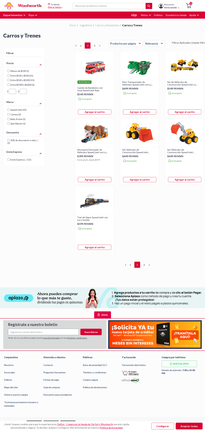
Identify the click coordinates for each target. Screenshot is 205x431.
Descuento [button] (12, 132)
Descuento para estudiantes (57, 394)
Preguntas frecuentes (54, 372)
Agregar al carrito (95, 111)
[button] (188, 5)
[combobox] (125, 43)
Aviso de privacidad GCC (95, 365)
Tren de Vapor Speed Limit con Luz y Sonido (92, 218)
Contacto (48, 365)
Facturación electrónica (134, 365)
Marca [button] (9, 102)
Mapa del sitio (11, 387)
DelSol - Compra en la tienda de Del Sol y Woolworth (85, 424)
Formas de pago (51, 379)
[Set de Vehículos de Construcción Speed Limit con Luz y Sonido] (184, 78)
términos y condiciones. (77, 338)
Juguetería (85, 25)
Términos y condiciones (94, 372)
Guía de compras (51, 387)
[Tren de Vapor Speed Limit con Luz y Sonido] (94, 213)
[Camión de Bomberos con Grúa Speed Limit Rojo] (94, 78)
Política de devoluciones (95, 387)
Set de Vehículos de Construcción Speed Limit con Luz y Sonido (182, 83)
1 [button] (81, 45)
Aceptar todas (189, 426)
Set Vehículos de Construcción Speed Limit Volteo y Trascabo (180, 151)
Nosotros (9, 365)
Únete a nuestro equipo (16, 394)
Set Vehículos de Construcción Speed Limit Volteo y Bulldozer (135, 151)
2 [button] (87, 45)
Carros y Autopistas (107, 25)
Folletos (8, 379)
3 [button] (94, 45)
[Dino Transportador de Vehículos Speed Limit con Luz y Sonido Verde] (139, 78)
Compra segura (90, 379)
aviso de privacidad (51, 338)
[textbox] (12, 91)
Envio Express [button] (14, 151)
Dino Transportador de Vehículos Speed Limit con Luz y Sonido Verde (137, 83)
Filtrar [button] (10, 53)
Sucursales (9, 372)
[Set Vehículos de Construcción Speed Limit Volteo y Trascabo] (184, 146)
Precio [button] (10, 63)
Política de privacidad (111, 427)
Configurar (162, 426)
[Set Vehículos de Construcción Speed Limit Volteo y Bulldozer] (139, 146)
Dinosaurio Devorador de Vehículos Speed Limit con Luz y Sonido (92, 151)
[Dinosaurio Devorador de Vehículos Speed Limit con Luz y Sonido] (94, 146)
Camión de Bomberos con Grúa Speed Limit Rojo (90, 89)
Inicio (72, 25)
